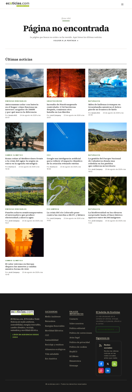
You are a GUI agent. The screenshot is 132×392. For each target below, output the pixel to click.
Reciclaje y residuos (54, 344)
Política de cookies (78, 347)
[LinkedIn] (107, 370)
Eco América (51, 358)
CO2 (47, 335)
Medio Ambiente (53, 316)
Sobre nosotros (76, 323)
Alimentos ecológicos (55, 349)
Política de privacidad (79, 342)
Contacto (73, 319)
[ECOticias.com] (17, 4)
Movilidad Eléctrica (54, 330)
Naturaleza (50, 321)
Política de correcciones (80, 333)
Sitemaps (73, 365)
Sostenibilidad (51, 340)
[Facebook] (101, 364)
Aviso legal (74, 337)
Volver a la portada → (65, 41)
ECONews (73, 356)
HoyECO (73, 351)
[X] (107, 364)
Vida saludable (52, 354)
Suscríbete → (107, 329)
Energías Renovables (54, 326)
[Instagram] (101, 370)
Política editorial (77, 328)
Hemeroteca (75, 361)
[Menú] (122, 4)
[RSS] (114, 364)
